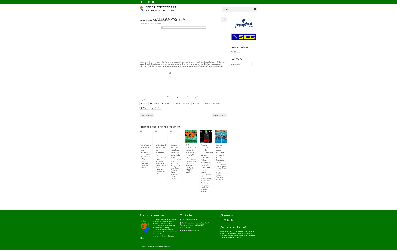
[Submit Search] (231, 52)
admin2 (145, 23)
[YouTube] (153, 2)
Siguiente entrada (219, 115)
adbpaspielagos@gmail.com (191, 230)
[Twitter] (145, 2)
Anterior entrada (147, 115)
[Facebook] (141, 2)
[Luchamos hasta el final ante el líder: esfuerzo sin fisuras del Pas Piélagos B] (221, 136)
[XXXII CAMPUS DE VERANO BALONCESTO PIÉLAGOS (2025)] (176, 136)
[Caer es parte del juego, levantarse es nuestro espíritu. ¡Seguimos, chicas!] (206, 136)
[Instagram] (149, 2)
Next (225, 167)
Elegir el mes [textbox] (235, 64)
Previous (141, 167)
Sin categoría (160, 23)
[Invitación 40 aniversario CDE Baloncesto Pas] (146, 136)
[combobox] (241, 64)
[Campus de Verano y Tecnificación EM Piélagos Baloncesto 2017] (161, 136)
